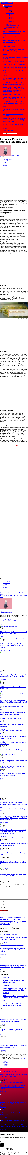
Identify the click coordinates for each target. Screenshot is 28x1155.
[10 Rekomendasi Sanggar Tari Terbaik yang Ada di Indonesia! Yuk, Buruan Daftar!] (12, 638)
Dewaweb (22, 1058)
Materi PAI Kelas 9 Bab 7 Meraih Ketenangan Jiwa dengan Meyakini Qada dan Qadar (15, 83)
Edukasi (2, 807)
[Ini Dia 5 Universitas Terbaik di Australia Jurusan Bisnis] (7, 681)
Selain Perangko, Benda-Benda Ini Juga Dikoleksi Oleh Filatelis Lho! (13, 875)
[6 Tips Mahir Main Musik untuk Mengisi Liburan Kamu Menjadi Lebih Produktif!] (14, 694)
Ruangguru (10, 650)
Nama (2, 902)
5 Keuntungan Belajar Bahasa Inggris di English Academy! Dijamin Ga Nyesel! (13, 675)
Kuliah (5, 679)
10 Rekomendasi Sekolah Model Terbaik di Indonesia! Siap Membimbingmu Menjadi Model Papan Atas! (14, 817)
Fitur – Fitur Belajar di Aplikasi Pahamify (14, 64)
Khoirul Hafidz (3, 1117)
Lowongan (5, 1065)
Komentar (3, 889)
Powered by (3, 1150)
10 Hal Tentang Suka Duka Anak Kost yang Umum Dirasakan (12, 774)
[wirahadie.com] (6, 3)
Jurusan (2, 679)
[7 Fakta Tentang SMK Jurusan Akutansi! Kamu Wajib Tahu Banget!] (8, 626)
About (4, 1061)
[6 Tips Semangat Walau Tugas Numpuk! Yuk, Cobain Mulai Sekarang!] (11, 706)
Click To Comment (4, 879)
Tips (1, 691)
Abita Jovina (3, 954)
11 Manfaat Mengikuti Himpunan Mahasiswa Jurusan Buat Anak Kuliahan (13, 803)
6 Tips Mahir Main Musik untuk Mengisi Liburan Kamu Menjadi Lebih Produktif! (13, 701)
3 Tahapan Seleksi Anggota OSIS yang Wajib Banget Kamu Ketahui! (15, 45)
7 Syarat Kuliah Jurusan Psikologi (11, 750)
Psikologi (2, 729)
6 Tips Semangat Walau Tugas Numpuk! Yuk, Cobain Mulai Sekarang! (13, 713)
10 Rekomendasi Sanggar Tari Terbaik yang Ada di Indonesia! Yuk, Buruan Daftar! (15, 79)
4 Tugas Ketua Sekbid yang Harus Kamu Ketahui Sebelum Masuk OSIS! (14, 32)
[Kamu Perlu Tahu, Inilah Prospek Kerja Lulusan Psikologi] (11, 730)
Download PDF (14, 445)
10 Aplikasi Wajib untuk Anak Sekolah (13, 61)
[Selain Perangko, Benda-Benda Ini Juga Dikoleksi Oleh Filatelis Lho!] (4, 868)
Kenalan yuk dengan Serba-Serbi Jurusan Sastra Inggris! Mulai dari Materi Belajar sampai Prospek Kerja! (14, 120)
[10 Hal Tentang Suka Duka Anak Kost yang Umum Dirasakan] (14, 767)
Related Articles (7, 619)
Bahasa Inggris (3, 650)
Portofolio (5, 1064)
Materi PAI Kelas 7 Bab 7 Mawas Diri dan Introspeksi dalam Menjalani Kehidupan (14, 102)
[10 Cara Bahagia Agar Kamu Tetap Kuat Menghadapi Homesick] (7, 754)
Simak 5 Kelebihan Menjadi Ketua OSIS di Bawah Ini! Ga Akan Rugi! (14, 50)
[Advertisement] (14, 184)
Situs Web (2, 907)
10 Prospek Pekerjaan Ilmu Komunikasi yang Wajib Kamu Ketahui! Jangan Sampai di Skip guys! (13, 831)
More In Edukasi (7, 622)
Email (2, 904)
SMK (1, 624)
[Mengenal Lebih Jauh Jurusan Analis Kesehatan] (10, 718)
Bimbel (2, 636)
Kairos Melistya (4, 942)
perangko (10, 438)
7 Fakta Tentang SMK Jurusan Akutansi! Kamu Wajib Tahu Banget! (13, 632)
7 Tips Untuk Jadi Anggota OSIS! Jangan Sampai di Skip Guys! (14, 41)
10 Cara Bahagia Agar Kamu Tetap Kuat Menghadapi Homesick (14, 125)
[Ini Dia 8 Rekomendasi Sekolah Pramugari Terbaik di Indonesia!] (11, 837)
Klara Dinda (3, 1024)
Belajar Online (3, 705)
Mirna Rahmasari (15, 155)
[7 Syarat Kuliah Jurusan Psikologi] (14, 744)
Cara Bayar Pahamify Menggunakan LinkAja (15, 67)
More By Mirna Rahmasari (9, 620)
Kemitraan (5, 1062)
